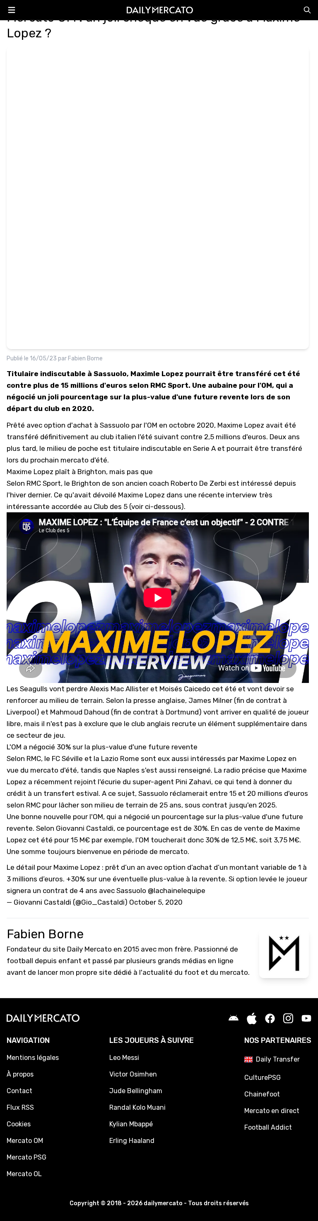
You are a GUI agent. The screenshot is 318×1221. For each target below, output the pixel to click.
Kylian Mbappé (131, 1124)
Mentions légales (33, 1058)
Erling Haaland (131, 1141)
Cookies (19, 1124)
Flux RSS (20, 1107)
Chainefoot (262, 1094)
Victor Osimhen (133, 1074)
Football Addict (268, 1127)
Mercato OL (24, 1174)
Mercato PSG (26, 1157)
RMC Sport (43, 483)
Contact (19, 1091)
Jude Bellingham (135, 1091)
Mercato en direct (271, 1111)
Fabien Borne (85, 358)
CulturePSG (262, 1078)
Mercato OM (25, 1141)
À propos (20, 1074)
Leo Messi (124, 1058)
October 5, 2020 (156, 902)
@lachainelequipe (176, 890)
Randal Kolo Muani (137, 1107)
